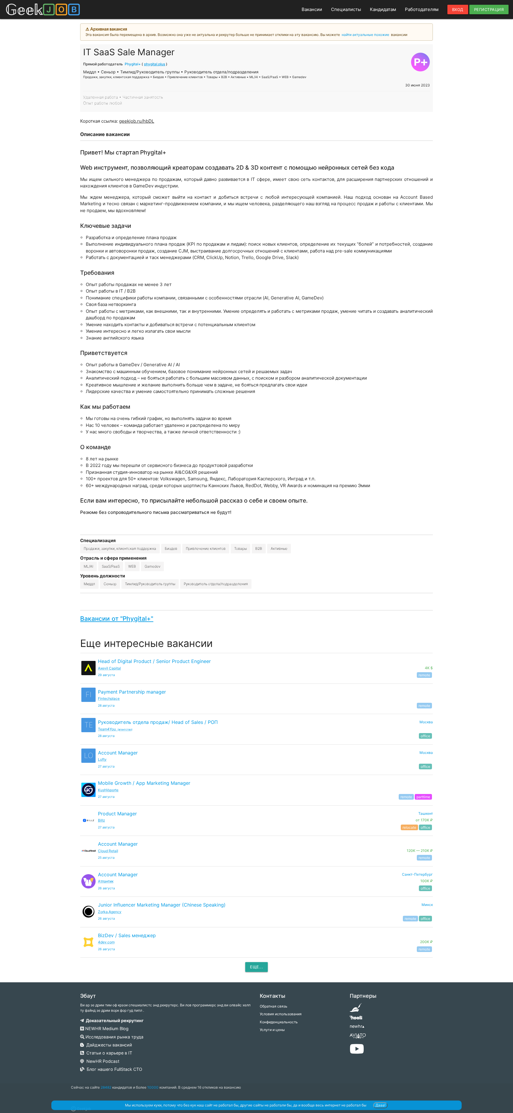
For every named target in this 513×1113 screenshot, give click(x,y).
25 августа (106, 858)
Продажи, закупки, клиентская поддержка (120, 548)
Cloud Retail (108, 851)
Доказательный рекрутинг (114, 1020)
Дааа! (380, 1105)
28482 (106, 1087)
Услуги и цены (272, 1029)
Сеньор (110, 584)
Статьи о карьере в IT (108, 1052)
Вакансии (312, 9)
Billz (101, 820)
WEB (132, 566)
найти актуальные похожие (365, 34)
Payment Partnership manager (132, 692)
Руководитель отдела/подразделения (216, 584)
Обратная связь (273, 1006)
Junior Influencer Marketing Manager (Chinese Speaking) (162, 905)
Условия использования (281, 1014)
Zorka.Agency (109, 912)
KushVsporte (108, 790)
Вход (457, 9)
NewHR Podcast (101, 1061)
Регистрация (489, 9)
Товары (240, 548)
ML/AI (88, 566)
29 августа (106, 675)
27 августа (106, 766)
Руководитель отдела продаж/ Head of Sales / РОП (158, 722)
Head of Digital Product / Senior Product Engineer (154, 661)
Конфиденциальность (279, 1022)
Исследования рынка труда (113, 1036)
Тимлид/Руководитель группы (150, 584)
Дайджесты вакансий (108, 1044)
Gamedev (152, 566)
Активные (279, 548)
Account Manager (118, 753)
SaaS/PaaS (111, 566)
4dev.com (106, 942)
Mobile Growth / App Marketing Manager (144, 783)
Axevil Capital (109, 668)
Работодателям (421, 9)
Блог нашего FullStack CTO (113, 1069)
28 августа (106, 706)
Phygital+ (133, 64)
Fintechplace (109, 698)
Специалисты (346, 9)
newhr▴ (357, 1026)
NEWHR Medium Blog (106, 1028)
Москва (426, 722)
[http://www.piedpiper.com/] (356, 1009)
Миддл (89, 584)
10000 (153, 1087)
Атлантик (105, 881)
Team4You (115, 729)
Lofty (102, 759)
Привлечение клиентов (206, 548)
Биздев (171, 548)
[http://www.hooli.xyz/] (356, 1019)
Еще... (256, 966)
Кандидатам (383, 9)
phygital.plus (154, 64)
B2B (258, 548)
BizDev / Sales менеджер (127, 935)
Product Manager (117, 814)
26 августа (106, 888)
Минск (427, 904)
